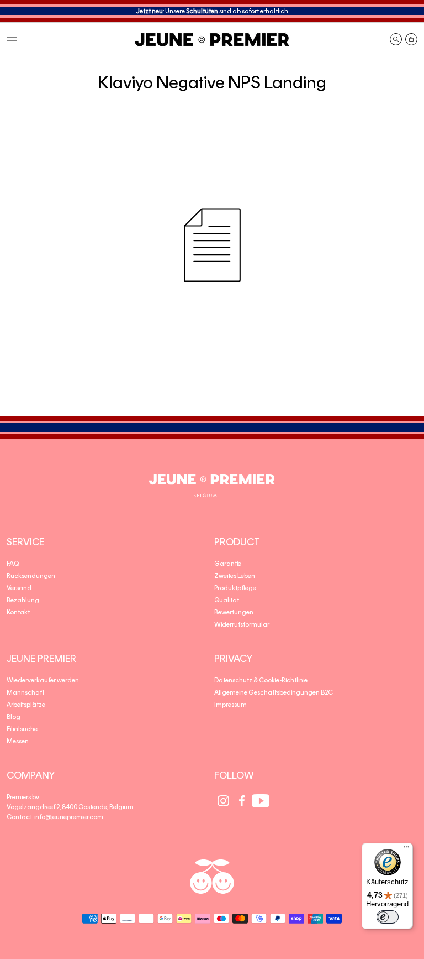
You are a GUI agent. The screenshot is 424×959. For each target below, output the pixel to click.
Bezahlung (23, 600)
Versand (19, 588)
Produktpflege (235, 588)
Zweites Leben (234, 576)
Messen (18, 741)
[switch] (388, 917)
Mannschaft (25, 692)
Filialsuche (22, 729)
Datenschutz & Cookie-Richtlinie (261, 680)
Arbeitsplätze (26, 704)
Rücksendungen (31, 576)
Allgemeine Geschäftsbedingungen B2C (273, 692)
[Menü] (406, 849)
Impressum (230, 704)
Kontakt (18, 612)
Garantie (227, 563)
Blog (13, 717)
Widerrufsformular (241, 624)
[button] (12, 39)
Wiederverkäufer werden (43, 680)
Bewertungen (233, 612)
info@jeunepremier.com (68, 817)
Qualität (226, 600)
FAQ (13, 563)
